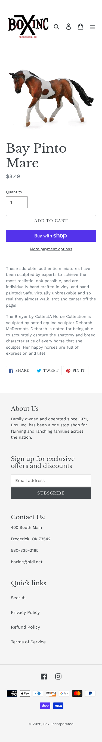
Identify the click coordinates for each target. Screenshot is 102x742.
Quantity (14, 192)
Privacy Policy (25, 612)
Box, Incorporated (58, 724)
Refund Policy (25, 627)
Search (18, 597)
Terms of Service (28, 641)
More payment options (51, 249)
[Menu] (92, 26)
